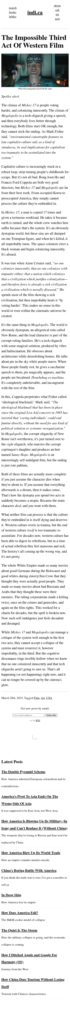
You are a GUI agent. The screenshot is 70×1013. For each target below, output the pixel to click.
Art (43, 698)
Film (36, 698)
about (57, 5)
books (12, 12)
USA (49, 698)
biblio (12, 16)
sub (57, 10)
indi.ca (35, 12)
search (13, 8)
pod (57, 19)
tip (57, 14)
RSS (38, 720)
